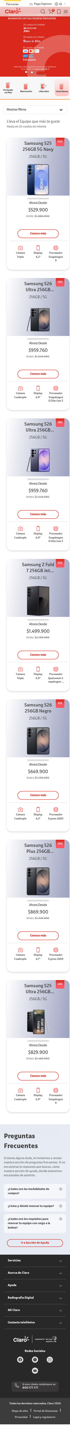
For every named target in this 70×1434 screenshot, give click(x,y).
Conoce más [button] (38, 233)
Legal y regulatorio (44, 1417)
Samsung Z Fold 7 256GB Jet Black (38, 568)
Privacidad (21, 1417)
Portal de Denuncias (46, 1411)
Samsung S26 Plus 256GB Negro (38, 849)
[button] (51, 11)
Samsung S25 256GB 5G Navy (38, 146)
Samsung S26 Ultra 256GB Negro (38, 287)
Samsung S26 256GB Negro (38, 708)
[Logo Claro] (13, 10)
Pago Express (43, 3)
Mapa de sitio (20, 1411)
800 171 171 (30, 1387)
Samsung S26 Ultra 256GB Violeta (38, 427)
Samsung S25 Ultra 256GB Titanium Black (38, 989)
